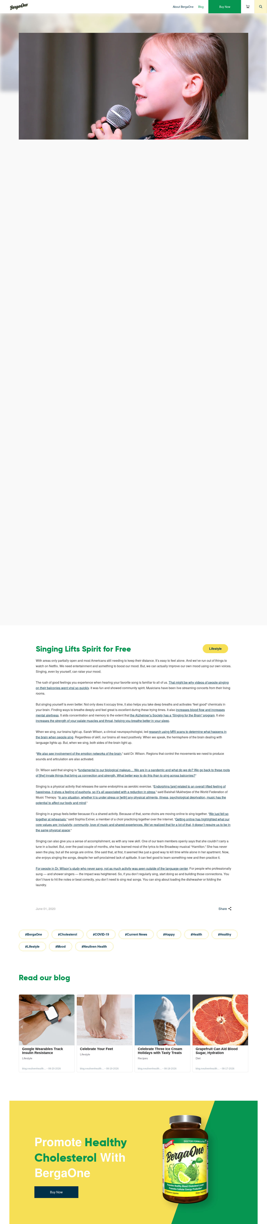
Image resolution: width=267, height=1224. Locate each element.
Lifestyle (215, 648)
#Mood (61, 946)
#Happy (169, 934)
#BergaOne (33, 934)
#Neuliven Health (94, 946)
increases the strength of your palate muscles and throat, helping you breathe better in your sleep (102, 720)
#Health (196, 934)
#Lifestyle (32, 946)
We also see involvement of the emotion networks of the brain (79, 753)
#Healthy (224, 934)
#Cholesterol (67, 934)
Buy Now (224, 7)
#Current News (136, 934)
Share (223, 908)
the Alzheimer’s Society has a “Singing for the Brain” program (172, 715)
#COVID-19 (101, 934)
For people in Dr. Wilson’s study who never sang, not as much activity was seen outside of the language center (112, 868)
